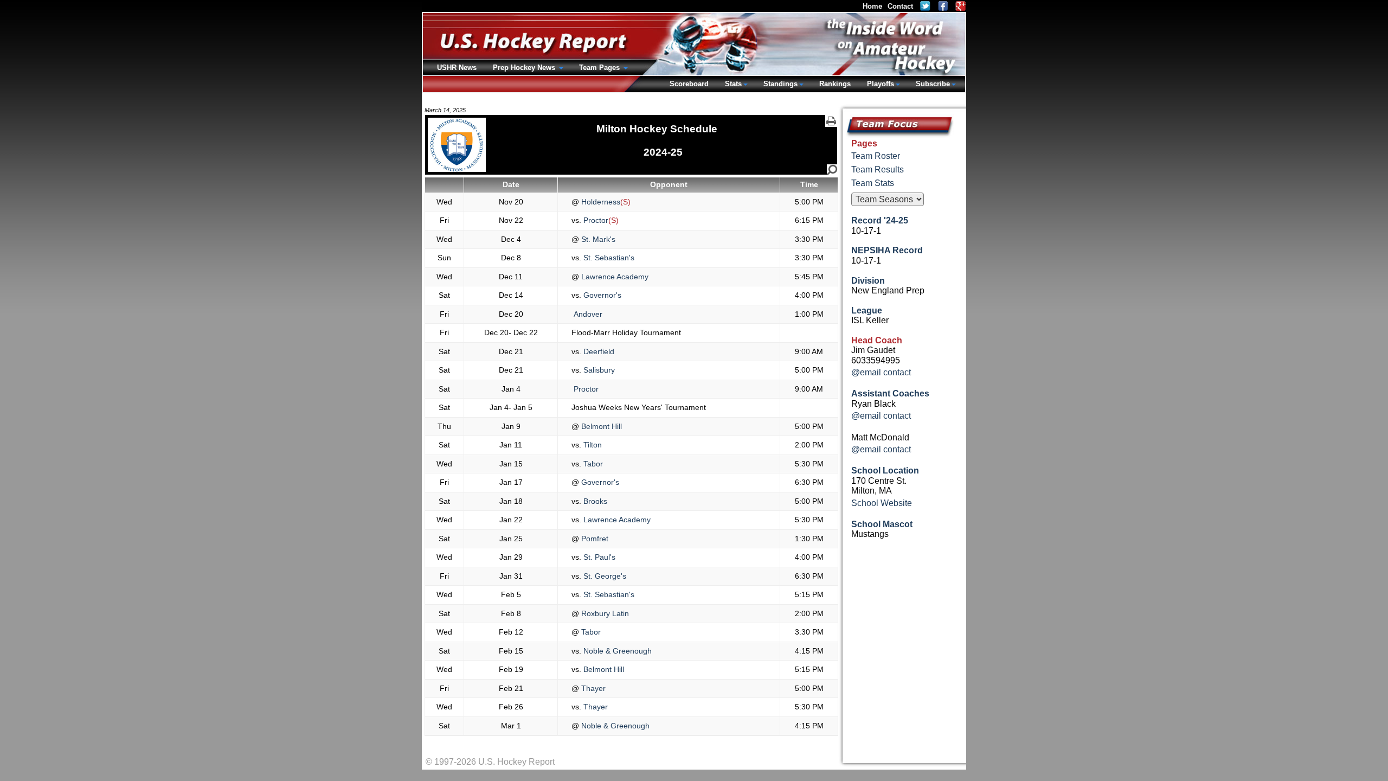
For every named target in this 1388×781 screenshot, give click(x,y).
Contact (900, 6)
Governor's (601, 295)
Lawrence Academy (613, 276)
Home (872, 6)
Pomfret (593, 538)
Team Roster (875, 156)
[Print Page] (831, 121)
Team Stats (872, 183)
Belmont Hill (600, 426)
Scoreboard (689, 84)
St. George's (603, 576)
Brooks (594, 501)
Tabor (592, 463)
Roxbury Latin (604, 613)
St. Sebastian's (607, 257)
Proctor (594, 220)
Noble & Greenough (616, 650)
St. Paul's (598, 557)
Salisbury (598, 370)
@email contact (881, 372)
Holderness (599, 201)
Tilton (591, 444)
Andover (586, 314)
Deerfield (597, 351)
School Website (881, 503)
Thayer (592, 688)
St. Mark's (597, 239)
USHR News (457, 67)
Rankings (835, 84)
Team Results (877, 169)
